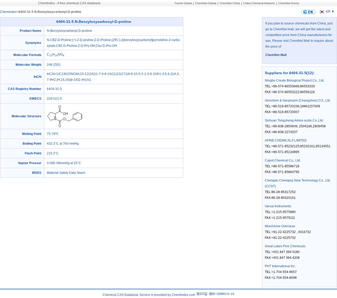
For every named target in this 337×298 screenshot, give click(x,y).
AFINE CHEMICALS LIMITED (286, 140)
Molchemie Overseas (280, 226)
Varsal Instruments (278, 206)
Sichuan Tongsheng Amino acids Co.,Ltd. (294, 120)
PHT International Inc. (280, 266)
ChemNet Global (205, 3)
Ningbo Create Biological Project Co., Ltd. (294, 80)
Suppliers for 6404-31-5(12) (289, 73)
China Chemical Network (259, 3)
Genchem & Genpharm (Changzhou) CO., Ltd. (298, 100)
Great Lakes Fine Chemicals (285, 246)
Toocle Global (183, 3)
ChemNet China (230, 3)
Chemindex (8, 12)
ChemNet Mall (275, 55)
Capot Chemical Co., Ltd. (283, 160)
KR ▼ (330, 11)
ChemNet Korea (288, 3)
